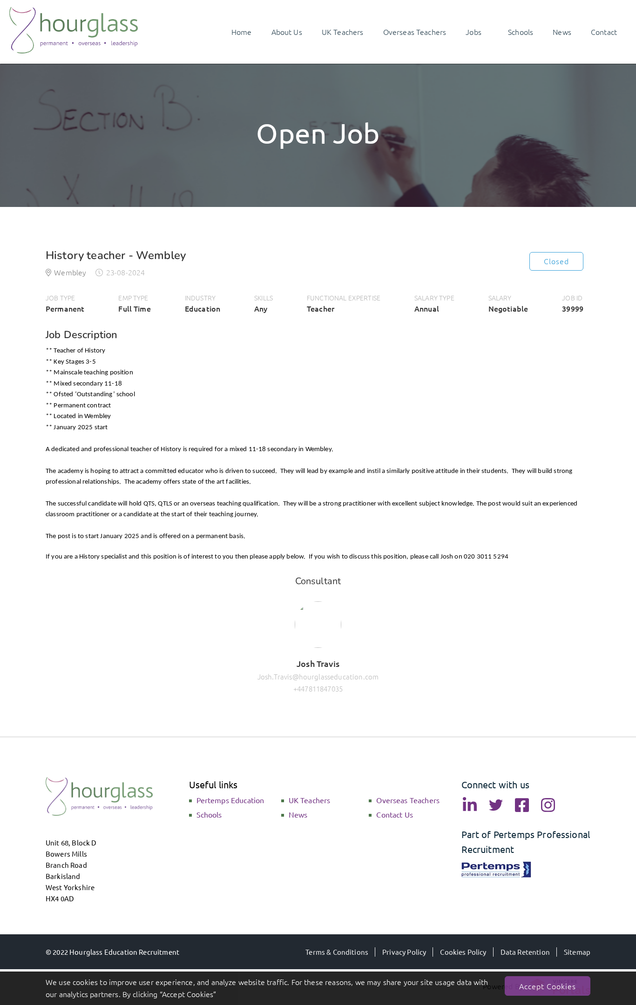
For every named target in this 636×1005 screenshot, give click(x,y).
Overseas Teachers (408, 800)
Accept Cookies (547, 986)
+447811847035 (318, 688)
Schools (209, 814)
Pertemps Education (230, 800)
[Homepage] (73, 50)
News (298, 814)
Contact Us (394, 814)
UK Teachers (310, 800)
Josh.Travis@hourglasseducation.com (318, 676)
